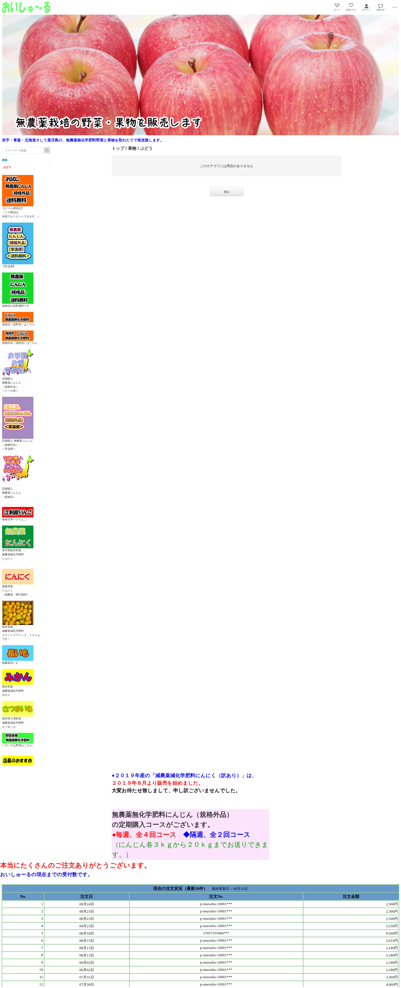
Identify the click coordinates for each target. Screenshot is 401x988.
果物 (4, 160)
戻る (226, 191)
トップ (118, 148)
